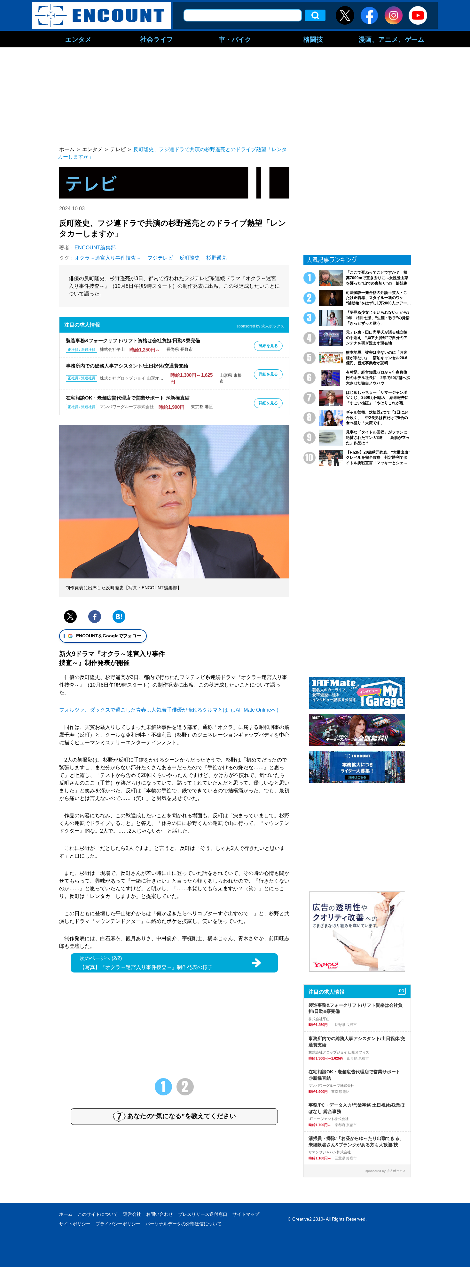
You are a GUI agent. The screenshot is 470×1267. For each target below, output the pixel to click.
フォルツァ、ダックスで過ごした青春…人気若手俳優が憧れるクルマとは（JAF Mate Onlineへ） (170, 710)
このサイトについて (98, 1214)
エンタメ (78, 39)
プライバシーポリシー (118, 1224)
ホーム (66, 1214)
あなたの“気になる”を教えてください (181, 1115)
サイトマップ (245, 1214)
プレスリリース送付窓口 (202, 1214)
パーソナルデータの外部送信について (183, 1224)
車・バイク (235, 39)
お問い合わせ (159, 1214)
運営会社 (132, 1214)
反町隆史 (189, 258)
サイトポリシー (74, 1224)
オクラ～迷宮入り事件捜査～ (107, 258)
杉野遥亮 (216, 258)
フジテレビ (160, 258)
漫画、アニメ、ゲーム (392, 39)
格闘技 (313, 39)
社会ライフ (156, 39)
